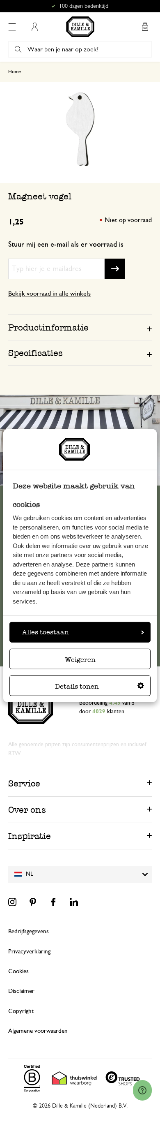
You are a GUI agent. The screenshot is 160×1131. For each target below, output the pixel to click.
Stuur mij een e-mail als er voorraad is (65, 244)
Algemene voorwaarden (38, 1031)
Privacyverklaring (29, 951)
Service (24, 783)
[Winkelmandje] (145, 27)
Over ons (27, 810)
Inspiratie (29, 836)
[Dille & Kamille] (80, 26)
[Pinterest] (33, 902)
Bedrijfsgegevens (28, 931)
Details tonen (77, 686)
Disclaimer (21, 991)
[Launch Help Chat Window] (142, 1090)
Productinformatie (48, 327)
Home (14, 71)
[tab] (80, 327)
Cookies (18, 971)
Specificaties (35, 353)
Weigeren (80, 660)
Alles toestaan (45, 632)
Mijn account (34, 27)
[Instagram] (12, 902)
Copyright (21, 1011)
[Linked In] (74, 902)
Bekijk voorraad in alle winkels (49, 293)
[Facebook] (53, 902)
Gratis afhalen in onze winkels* (83, 6)
